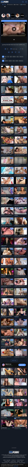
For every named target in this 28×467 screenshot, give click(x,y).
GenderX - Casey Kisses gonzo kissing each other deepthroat (19, 235)
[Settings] (25, 24)
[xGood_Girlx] (20, 383)
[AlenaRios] (20, 212)
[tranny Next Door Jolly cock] (7, 80)
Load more (14, 360)
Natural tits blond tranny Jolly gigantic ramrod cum (19, 336)
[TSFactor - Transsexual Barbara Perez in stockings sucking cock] (7, 232)
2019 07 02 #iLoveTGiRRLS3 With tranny (19, 134)
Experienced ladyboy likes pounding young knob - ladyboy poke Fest (6, 336)
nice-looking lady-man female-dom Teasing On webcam (6, 205)
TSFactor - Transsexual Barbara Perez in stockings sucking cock (6, 235)
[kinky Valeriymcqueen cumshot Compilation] (20, 181)
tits (8, 56)
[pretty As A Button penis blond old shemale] (20, 90)
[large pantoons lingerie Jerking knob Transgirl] (20, 202)
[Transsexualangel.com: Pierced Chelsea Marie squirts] (7, 282)
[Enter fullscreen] (25, 34)
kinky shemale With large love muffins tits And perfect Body (6, 326)
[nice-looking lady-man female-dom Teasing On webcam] (7, 202)
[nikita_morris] (20, 343)
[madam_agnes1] (7, 242)
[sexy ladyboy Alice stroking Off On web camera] (7, 171)
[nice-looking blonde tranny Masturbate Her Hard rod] (20, 171)
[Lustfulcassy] (7, 90)
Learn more (16, 465)
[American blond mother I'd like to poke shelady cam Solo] (7, 343)
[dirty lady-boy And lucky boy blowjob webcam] (20, 222)
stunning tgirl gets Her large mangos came (19, 306)
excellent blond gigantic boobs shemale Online (6, 265)
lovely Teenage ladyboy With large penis (6, 134)
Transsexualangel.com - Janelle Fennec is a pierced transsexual (6, 154)
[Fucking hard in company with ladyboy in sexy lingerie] (20, 353)
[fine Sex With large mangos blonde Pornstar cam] (20, 262)
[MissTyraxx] (7, 404)
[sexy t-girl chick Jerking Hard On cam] (7, 353)
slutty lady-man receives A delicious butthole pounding (6, 316)
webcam (21, 56)
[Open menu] (26, 2)
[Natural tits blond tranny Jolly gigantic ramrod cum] (20, 333)
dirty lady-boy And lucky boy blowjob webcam (19, 225)
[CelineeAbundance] (7, 141)
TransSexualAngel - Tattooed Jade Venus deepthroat (6, 306)
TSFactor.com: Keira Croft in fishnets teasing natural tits (6, 215)
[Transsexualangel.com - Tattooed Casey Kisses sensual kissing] (20, 100)
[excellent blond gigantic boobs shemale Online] (7, 262)
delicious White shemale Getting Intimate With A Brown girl (6, 73)
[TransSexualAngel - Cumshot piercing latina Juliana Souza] (7, 181)
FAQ (22, 461)
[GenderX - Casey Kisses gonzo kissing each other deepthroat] (20, 232)
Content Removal (20, 460)
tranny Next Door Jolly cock (6, 83)
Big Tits (6, 60)
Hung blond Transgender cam (19, 114)
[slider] (14, 35)
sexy (17, 56)
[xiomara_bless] (20, 414)
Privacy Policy (13, 461)
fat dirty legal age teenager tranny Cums (19, 124)
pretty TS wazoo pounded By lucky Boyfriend (6, 114)
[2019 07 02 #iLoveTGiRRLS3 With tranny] (20, 131)
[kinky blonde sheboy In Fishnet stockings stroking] (20, 242)
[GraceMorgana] (7, 424)
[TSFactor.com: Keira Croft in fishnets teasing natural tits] (7, 212)
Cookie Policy (7, 461)
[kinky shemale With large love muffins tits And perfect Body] (7, 323)
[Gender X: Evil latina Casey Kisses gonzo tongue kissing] (20, 252)
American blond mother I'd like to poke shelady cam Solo (6, 346)
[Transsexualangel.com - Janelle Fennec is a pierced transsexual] (7, 151)
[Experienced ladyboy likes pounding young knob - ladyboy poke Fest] (7, 333)
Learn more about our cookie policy (18, 455)
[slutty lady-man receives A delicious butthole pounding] (7, 313)
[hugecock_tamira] (20, 161)
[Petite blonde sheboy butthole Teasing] (20, 272)
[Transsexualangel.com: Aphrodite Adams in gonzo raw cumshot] (7, 161)
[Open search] (23, 2)
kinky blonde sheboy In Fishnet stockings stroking (19, 245)
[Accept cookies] (26, 465)
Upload (18, 461)
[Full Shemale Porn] (5, 2)
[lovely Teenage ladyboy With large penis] (7, 131)
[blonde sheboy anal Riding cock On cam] (7, 100)
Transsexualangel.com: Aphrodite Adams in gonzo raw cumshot (6, 164)
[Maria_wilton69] (20, 393)
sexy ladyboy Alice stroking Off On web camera (6, 174)
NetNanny (19, 457)
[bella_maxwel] (20, 373)
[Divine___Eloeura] (7, 373)
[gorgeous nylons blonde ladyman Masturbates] (20, 323)
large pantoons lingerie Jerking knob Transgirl (19, 205)
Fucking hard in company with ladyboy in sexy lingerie (19, 356)
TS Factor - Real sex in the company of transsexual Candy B (19, 83)
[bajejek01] (7, 383)
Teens (17, 60)
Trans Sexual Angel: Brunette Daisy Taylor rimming (19, 154)
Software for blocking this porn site (9, 457)
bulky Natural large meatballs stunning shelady (6, 255)
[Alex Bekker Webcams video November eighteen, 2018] (20, 70)
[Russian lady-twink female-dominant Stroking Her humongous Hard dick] (20, 293)
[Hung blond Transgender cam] (20, 111)
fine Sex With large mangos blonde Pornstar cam (19, 265)
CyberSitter (23, 457)
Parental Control (5, 462)
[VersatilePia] (7, 121)
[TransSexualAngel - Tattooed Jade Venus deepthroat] (7, 303)
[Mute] (3, 23)
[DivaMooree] (20, 313)
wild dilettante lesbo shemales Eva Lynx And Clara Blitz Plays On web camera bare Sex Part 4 (6, 225)
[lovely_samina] (20, 191)
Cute (13, 60)
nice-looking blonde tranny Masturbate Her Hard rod (19, 174)
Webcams (21, 60)
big (5, 56)
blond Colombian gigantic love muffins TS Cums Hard (19, 144)
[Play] (14, 29)
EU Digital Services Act (13, 462)
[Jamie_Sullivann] (20, 404)
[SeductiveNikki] (7, 414)
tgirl (11, 56)
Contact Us (13, 460)
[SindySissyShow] (20, 424)
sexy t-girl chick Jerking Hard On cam (6, 356)
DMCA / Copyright (6, 460)
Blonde (10, 60)
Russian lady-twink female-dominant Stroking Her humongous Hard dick (19, 296)
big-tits (4, 58)
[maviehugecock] (7, 293)
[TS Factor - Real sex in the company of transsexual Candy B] (20, 80)
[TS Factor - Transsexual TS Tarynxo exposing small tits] (20, 282)
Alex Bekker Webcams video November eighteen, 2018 (19, 73)
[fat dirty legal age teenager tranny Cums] (20, 121)
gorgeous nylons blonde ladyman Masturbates (19, 326)
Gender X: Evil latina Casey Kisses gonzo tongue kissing (19, 255)
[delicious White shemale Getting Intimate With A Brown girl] (7, 70)
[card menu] (13, 74)
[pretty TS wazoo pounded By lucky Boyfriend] (7, 111)
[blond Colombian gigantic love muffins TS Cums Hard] (20, 141)
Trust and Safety (22, 462)
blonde (14, 56)
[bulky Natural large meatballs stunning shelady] (7, 252)
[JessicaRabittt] (7, 272)
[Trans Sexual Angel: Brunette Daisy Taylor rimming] (20, 151)
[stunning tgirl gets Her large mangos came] (20, 303)
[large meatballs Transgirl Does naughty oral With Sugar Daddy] (7, 191)
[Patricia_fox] (7, 393)
